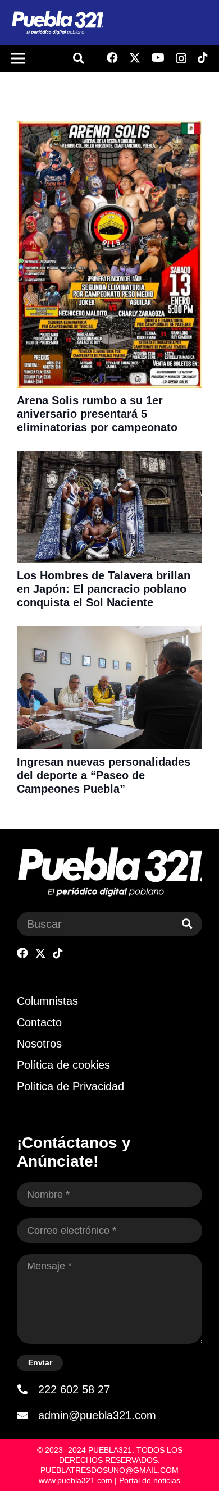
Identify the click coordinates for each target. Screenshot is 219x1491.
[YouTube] (158, 57)
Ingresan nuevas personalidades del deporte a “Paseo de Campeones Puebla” (103, 775)
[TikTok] (203, 57)
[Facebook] (112, 57)
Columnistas (47, 1001)
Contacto (39, 1022)
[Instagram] (181, 58)
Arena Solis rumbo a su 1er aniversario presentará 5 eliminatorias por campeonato (99, 413)
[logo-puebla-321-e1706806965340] (57, 22)
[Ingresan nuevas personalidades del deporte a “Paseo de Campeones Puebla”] (109, 633)
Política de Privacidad (70, 1086)
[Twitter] (134, 58)
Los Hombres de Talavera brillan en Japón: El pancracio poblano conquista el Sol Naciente (103, 589)
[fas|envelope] (27, 1415)
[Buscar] (187, 924)
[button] (78, 58)
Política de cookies (63, 1065)
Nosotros (39, 1043)
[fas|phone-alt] (27, 1389)
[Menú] (18, 58)
